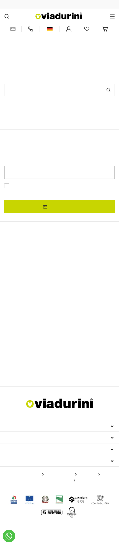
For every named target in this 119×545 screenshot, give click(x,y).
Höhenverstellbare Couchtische (32, 312)
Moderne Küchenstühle (60, 332)
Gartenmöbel (19, 350)
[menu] (112, 16)
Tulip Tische (75, 312)
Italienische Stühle (26, 323)
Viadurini (15, 437)
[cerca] (6, 16)
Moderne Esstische (27, 289)
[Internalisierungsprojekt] (37, 499)
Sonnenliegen (16, 360)
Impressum (17, 425)
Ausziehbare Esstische (31, 261)
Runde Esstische (19, 298)
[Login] (69, 29)
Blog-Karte (89, 475)
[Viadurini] (58, 16)
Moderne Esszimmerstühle (30, 341)
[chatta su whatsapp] (9, 536)
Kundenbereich (23, 449)
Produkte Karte (29, 475)
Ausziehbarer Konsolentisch (77, 279)
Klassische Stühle (20, 332)
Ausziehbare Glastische (27, 279)
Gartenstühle (70, 341)
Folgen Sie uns (22, 460)
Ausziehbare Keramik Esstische (32, 271)
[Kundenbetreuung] (31, 29)
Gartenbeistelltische (24, 368)
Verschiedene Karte (58, 481)
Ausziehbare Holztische (85, 271)
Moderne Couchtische (24, 305)
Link (57, 193)
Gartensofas (80, 360)
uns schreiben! (79, 49)
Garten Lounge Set (49, 360)
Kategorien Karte (61, 475)
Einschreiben (61, 206)
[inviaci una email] (12, 29)
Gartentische (100, 312)
